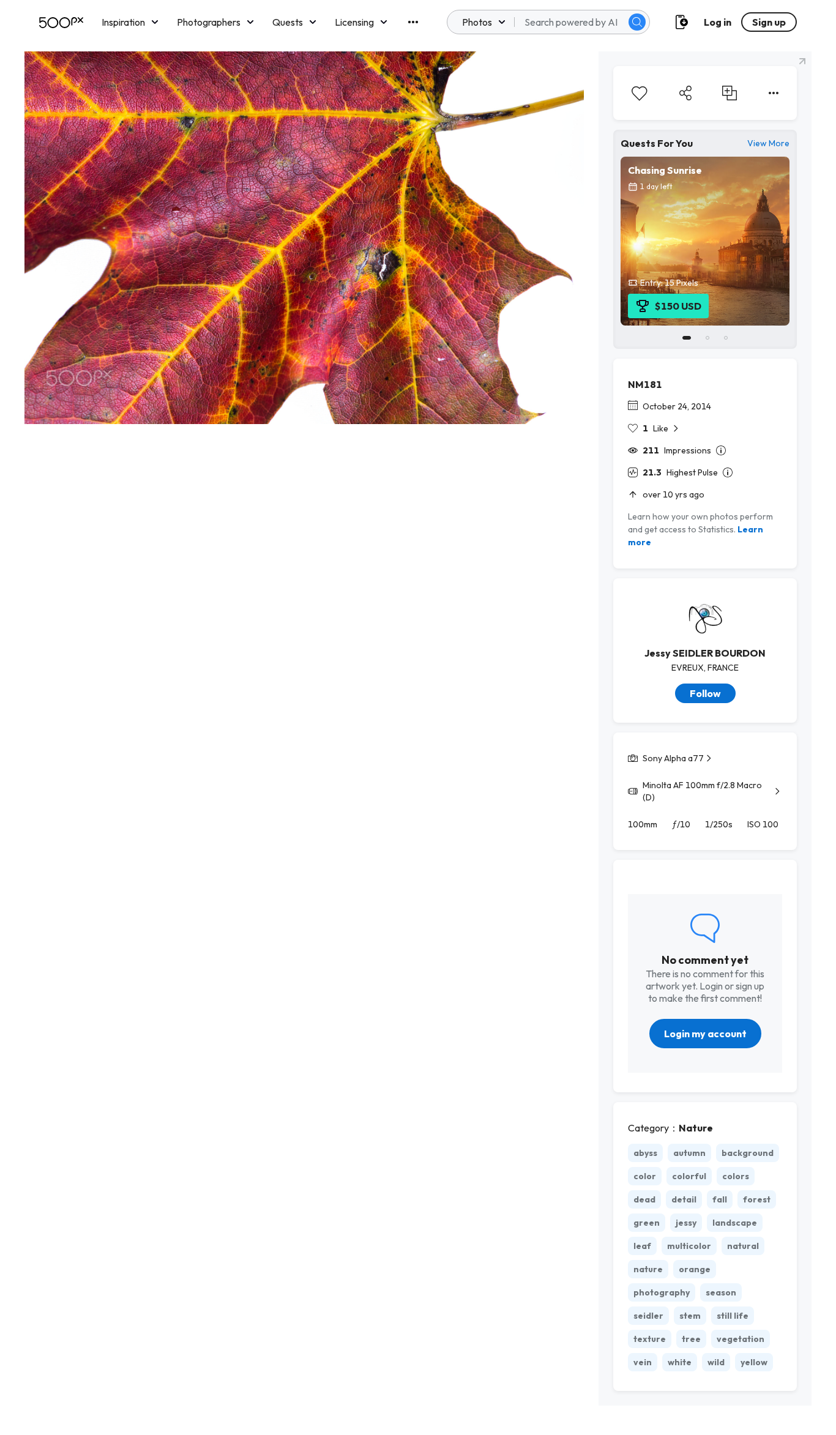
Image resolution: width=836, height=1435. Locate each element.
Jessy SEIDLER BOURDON (705, 653)
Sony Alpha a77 (673, 758)
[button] (637, 22)
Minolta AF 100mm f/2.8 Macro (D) (702, 791)
